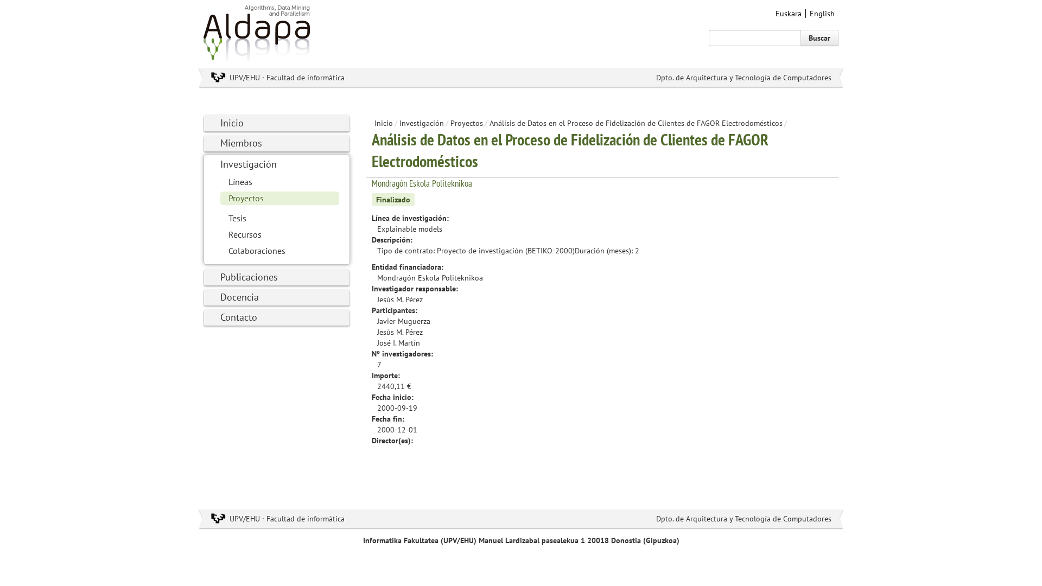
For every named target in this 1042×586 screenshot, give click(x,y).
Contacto (238, 317)
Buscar (819, 38)
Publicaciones (249, 277)
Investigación (248, 164)
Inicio (232, 123)
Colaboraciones (256, 250)
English (822, 13)
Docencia (239, 297)
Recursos (245, 234)
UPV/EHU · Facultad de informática (287, 77)
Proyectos (246, 198)
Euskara (789, 13)
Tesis (237, 218)
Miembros (241, 143)
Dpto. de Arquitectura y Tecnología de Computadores (743, 77)
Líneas (240, 181)
